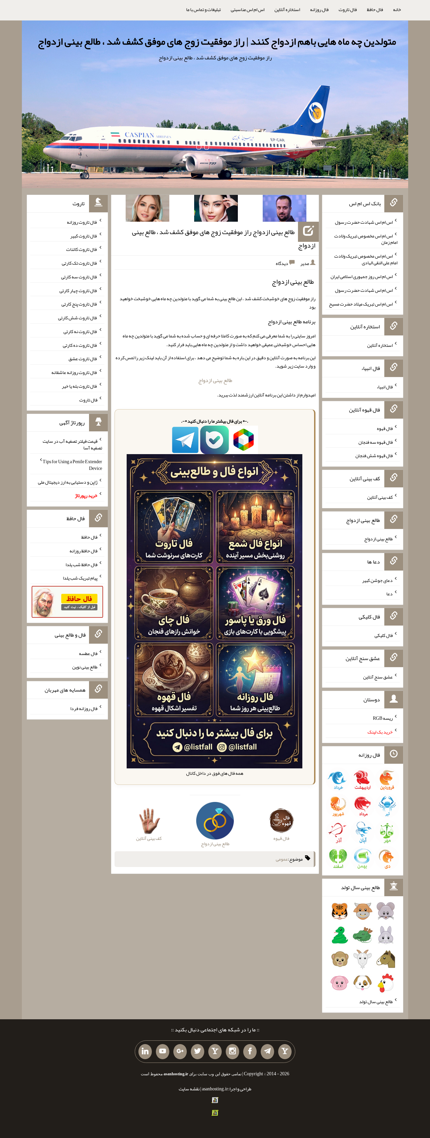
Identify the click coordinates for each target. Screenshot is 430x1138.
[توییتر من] (197, 1052)
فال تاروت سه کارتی (79, 276)
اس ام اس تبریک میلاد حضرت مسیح (361, 303)
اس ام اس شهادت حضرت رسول (364, 222)
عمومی (282, 859)
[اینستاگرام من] (232, 1052)
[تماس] (215, 1052)
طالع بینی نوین (84, 666)
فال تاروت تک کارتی (79, 263)
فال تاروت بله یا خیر (79, 386)
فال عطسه (88, 653)
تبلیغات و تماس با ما (203, 9)
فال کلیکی (384, 635)
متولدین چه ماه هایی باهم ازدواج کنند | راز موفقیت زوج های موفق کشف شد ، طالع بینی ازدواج (217, 41)
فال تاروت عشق (83, 358)
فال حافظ (375, 9)
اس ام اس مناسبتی (247, 9)
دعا (389, 593)
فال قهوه (385, 428)
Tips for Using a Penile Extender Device (72, 465)
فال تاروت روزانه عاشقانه (74, 372)
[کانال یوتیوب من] (162, 1052)
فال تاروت (348, 9)
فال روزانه (319, 9)
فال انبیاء (385, 386)
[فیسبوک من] (250, 1052)
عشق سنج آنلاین (378, 676)
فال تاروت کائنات (81, 249)
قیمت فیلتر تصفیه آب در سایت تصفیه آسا (72, 444)
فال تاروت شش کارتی (77, 317)
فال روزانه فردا (83, 708)
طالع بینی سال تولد (376, 1001)
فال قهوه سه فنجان (375, 441)
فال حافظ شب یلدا (81, 564)
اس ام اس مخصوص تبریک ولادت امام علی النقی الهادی (365, 259)
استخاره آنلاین (287, 9)
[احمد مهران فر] (284, 209)
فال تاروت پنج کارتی (79, 304)
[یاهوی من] (285, 1052)
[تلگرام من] (267, 1052)
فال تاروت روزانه (82, 222)
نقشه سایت (189, 1088)
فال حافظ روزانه (83, 550)
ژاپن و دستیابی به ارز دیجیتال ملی (67, 481)
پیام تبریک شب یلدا (80, 578)
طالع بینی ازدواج (215, 380)
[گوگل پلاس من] (180, 1052)
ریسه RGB (383, 718)
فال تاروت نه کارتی (80, 331)
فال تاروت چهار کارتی (78, 290)
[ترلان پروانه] (216, 209)
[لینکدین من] (145, 1052)
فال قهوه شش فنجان (374, 455)
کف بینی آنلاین (380, 497)
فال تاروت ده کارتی (80, 344)
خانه (397, 9)
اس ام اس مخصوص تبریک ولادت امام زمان (365, 239)
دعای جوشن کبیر (377, 580)
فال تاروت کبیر (83, 235)
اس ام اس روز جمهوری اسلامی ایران (362, 276)
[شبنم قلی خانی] (147, 209)
